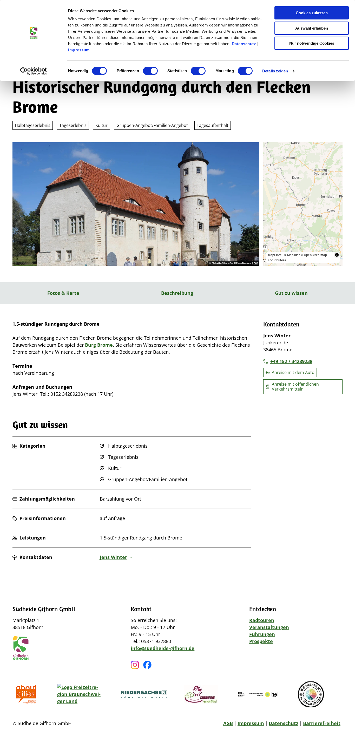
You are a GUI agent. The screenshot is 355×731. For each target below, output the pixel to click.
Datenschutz (244, 44)
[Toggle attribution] (337, 255)
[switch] (150, 71)
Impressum (79, 50)
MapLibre (275, 254)
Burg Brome (99, 345)
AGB (228, 723)
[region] (303, 204)
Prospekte (261, 641)
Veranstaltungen (269, 627)
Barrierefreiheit (321, 723)
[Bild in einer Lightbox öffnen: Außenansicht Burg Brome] (135, 204)
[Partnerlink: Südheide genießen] (201, 694)
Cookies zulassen (312, 13)
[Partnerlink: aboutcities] (27, 694)
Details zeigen (275, 71)
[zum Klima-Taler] (311, 694)
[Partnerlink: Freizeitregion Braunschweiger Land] (80, 694)
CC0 (256, 263)
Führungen (262, 634)
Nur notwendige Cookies (311, 43)
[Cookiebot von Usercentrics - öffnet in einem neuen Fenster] (33, 71)
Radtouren (261, 620)
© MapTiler (292, 254)
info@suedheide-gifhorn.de (162, 648)
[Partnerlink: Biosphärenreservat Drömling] (258, 694)
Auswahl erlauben (311, 28)
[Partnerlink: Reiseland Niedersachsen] (144, 694)
